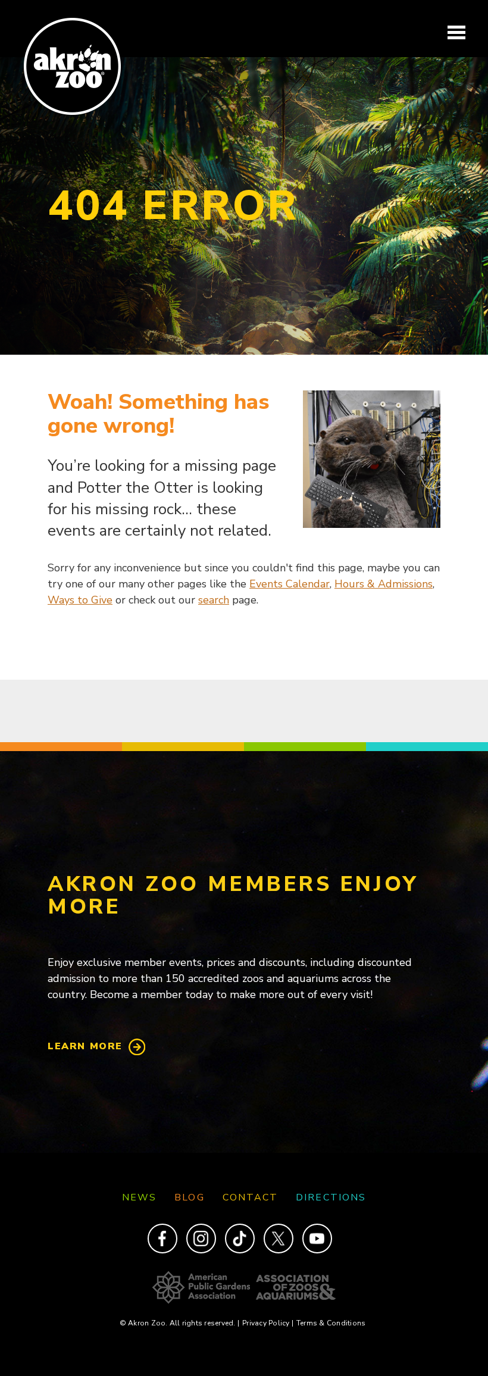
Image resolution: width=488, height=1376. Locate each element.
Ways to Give (80, 600)
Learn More (85, 1046)
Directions (331, 1197)
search (213, 600)
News (139, 1197)
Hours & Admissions (383, 584)
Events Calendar (289, 584)
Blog (189, 1197)
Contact (251, 1197)
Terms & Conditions (330, 1323)
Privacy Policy (267, 1323)
